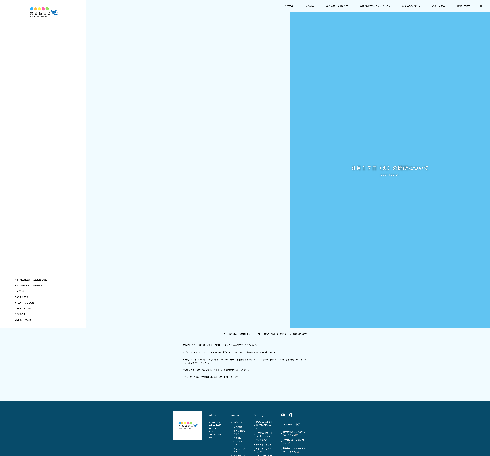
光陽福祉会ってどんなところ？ (375, 5)
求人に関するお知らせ (337, 5)
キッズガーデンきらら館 (24, 302)
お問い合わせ (464, 5)
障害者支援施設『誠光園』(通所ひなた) (294, 433)
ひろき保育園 (20, 314)
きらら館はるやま (21, 297)
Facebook (291, 415)
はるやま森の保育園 (23, 308)
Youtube (283, 415)
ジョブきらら (20, 291)
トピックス (288, 5)
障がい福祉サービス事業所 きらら (28, 285)
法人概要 (309, 5)
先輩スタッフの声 (411, 5)
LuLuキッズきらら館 (23, 319)
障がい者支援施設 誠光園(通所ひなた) (31, 279)
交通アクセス (438, 5)
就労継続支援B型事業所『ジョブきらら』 (294, 450)
